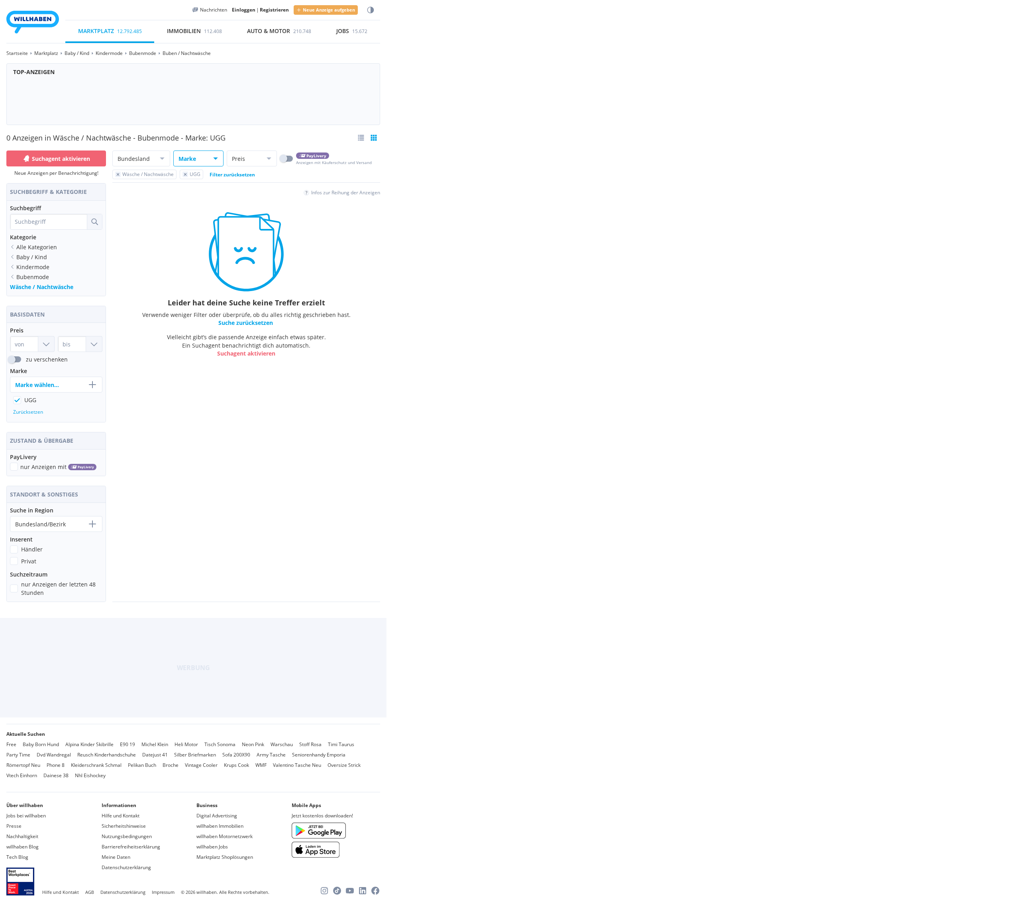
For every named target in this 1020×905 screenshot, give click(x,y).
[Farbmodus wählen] (371, 10)
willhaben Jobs (212, 846)
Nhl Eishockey (90, 775)
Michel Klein (154, 744)
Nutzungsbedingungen (127, 836)
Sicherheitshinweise (124, 826)
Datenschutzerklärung (126, 867)
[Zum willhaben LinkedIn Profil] (362, 890)
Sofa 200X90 (236, 754)
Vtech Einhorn (21, 775)
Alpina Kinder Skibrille (89, 744)
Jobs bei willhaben (26, 815)
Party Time (18, 754)
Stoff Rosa (310, 744)
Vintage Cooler (201, 765)
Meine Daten (116, 857)
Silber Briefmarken (195, 754)
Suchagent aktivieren (61, 158)
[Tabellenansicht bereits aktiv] (373, 137)
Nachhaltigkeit (22, 836)
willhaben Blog (22, 846)
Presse (14, 826)
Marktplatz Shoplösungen (224, 857)
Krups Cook (236, 765)
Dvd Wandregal (54, 754)
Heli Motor (186, 744)
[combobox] (48, 221)
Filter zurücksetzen (232, 174)
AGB (89, 892)
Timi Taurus (341, 744)
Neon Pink (253, 744)
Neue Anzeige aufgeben (329, 10)
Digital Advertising (216, 815)
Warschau (282, 744)
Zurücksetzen (28, 412)
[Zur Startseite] (32, 23)
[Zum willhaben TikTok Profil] (337, 890)
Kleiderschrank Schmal (96, 765)
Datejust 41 (155, 754)
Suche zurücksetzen (245, 322)
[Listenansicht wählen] (361, 137)
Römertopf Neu (23, 765)
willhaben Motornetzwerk (224, 836)
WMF (261, 765)
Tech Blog (17, 857)
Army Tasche (271, 754)
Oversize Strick (344, 765)
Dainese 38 (56, 775)
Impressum (163, 892)
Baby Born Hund (41, 744)
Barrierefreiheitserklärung (131, 846)
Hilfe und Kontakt (120, 815)
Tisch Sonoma (219, 744)
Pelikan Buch (142, 765)
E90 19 (127, 744)
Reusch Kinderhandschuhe (106, 754)
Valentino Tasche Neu (297, 765)
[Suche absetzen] (94, 221)
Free (11, 744)
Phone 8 (56, 765)
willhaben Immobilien (219, 826)
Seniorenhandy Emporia (318, 754)
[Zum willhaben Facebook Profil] (375, 890)
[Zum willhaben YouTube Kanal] (350, 890)
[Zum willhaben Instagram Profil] (324, 890)
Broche (170, 765)
